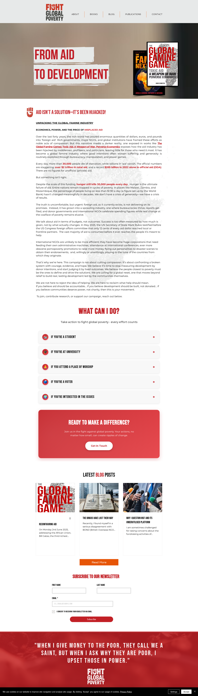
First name (56, 585)
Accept (186, 691)
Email (55, 598)
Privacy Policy (126, 691)
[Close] (194, 692)
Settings (173, 691)
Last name (101, 585)
